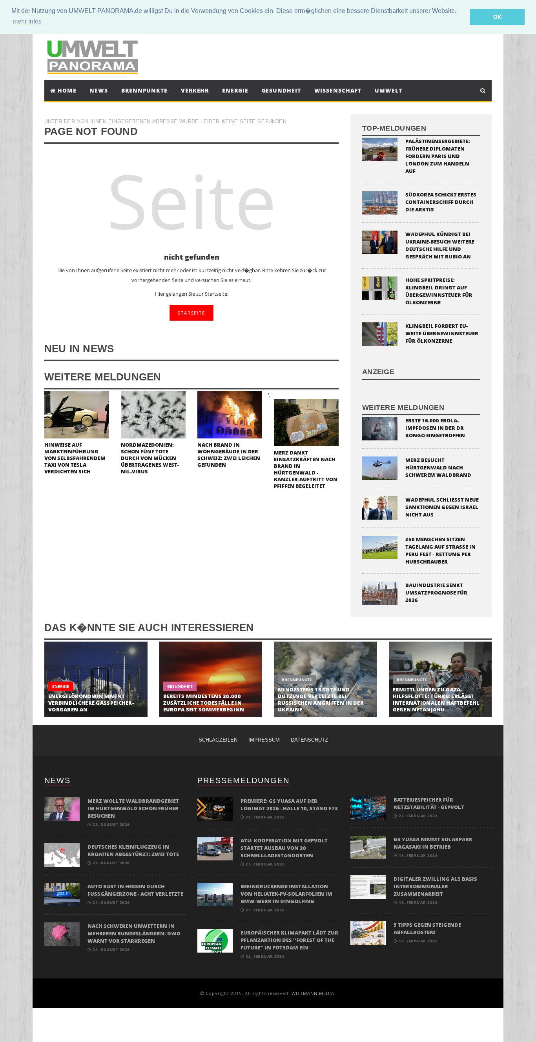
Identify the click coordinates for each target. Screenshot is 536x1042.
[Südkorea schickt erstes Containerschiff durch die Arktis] (379, 202)
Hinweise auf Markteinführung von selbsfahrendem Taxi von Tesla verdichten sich (75, 458)
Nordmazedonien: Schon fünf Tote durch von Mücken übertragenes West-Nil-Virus (150, 458)
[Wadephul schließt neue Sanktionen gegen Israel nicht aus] (379, 507)
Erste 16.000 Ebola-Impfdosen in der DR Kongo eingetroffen (435, 428)
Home (66, 90)
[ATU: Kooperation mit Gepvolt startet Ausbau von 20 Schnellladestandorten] (215, 848)
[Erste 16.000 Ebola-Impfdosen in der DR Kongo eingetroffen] (379, 428)
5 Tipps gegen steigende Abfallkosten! (427, 928)
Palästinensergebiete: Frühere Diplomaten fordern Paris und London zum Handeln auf (437, 156)
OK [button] (497, 17)
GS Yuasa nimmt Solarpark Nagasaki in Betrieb (433, 843)
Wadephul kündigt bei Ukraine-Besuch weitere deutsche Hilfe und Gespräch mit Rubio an (439, 245)
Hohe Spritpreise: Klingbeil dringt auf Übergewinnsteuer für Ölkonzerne (438, 291)
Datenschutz (309, 740)
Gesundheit (281, 90)
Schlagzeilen (218, 740)
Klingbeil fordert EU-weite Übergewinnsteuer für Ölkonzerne (441, 333)
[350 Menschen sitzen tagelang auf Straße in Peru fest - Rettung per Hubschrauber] (379, 547)
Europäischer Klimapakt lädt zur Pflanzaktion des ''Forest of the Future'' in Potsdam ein (289, 940)
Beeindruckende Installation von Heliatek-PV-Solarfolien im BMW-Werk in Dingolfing (286, 894)
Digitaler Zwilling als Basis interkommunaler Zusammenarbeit (435, 886)
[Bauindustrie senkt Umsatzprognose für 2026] (379, 592)
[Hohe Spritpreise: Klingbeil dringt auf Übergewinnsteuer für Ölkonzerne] (379, 287)
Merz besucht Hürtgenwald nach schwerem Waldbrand (438, 467)
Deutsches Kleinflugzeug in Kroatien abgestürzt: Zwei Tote (133, 850)
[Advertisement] (340, 56)
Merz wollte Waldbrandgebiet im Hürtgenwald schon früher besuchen (133, 808)
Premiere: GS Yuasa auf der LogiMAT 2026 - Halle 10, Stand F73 (289, 804)
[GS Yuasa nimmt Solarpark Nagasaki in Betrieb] (368, 847)
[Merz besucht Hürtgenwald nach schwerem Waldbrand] (379, 467)
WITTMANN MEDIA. (314, 993)
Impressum (264, 740)
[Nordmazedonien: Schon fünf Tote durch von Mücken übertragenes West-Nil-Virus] (153, 414)
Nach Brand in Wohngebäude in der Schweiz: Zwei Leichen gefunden (228, 454)
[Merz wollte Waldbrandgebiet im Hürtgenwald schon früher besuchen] (62, 808)
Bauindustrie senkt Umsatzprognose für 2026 (436, 593)
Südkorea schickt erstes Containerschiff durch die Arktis (440, 202)
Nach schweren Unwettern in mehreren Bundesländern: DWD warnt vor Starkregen (134, 933)
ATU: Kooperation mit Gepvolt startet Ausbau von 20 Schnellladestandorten (284, 848)
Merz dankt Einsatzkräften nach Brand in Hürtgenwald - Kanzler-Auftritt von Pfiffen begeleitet (305, 469)
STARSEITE (191, 313)
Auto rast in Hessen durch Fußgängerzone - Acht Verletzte (135, 890)
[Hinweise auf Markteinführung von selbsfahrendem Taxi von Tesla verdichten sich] (76, 414)
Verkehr (195, 90)
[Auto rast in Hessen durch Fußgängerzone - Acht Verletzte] (62, 894)
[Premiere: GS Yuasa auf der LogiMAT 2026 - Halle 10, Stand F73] (215, 808)
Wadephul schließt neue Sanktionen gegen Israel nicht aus (442, 507)
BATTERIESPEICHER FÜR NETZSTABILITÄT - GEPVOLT (429, 803)
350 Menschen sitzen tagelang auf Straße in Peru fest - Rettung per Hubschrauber (440, 550)
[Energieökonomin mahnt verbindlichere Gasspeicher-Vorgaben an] (96, 679)
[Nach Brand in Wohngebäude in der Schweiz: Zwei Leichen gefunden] (229, 414)
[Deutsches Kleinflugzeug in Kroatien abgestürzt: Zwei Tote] (62, 854)
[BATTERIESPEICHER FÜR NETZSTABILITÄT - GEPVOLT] (368, 807)
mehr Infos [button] (27, 21)
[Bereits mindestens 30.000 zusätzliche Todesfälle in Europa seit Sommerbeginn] (211, 679)
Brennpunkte (144, 90)
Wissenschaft (338, 90)
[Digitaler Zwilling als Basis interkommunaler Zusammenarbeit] (368, 886)
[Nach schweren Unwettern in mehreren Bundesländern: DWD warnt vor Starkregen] (62, 934)
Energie (235, 90)
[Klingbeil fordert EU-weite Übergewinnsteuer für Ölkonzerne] (379, 333)
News (98, 90)
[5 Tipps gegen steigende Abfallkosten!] (368, 932)
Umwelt (388, 90)
